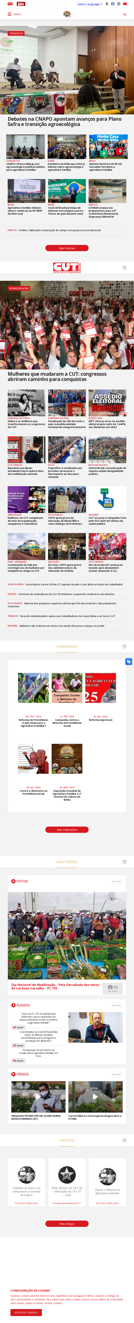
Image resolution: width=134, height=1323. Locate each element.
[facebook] (112, 3)
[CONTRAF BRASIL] (67, 14)
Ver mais (116, 1005)
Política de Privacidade (110, 1299)
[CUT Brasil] (67, 272)
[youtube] (124, 3)
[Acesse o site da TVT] (10, 5)
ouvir (19, 1027)
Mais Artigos (67, 1223)
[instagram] (118, 3)
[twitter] (107, 3)
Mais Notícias (67, 248)
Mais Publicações (67, 829)
